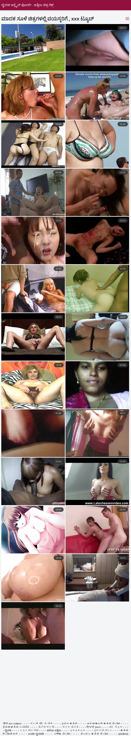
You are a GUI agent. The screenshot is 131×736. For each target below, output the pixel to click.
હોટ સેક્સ (116, 727)
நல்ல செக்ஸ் (70, 723)
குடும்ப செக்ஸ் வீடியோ (94, 734)
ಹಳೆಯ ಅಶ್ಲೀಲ (54, 730)
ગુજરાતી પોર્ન (103, 730)
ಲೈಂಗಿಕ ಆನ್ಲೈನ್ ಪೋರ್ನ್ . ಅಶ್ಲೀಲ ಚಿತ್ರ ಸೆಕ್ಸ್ (27, 5)
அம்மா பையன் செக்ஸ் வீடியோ (104, 723)
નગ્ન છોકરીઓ (29, 730)
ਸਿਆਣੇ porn (94, 727)
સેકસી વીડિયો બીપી (41, 723)
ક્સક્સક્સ (78, 730)
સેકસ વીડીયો (70, 727)
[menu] (127, 19)
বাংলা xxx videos (12, 723)
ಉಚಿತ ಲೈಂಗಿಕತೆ (36, 734)
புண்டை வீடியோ (62, 734)
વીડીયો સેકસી (46, 727)
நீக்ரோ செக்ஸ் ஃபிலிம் (16, 727)
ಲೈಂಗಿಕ (8, 730)
